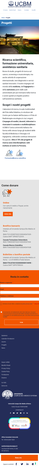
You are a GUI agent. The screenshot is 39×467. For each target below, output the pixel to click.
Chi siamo (5, 10)
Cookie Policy (6, 371)
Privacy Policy (6, 368)
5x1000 (4, 382)
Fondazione (5, 374)
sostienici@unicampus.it (9, 446)
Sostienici (4, 335)
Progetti (4, 345)
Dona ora (18, 458)
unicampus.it (20, 410)
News (3, 348)
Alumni (4, 342)
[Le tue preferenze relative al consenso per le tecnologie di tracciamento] (35, 463)
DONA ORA (7, 214)
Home (3, 17)
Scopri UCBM (6, 362)
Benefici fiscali (12, 10)
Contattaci (26, 10)
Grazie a (19, 10)
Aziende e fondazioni (8, 338)
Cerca (33, 10)
